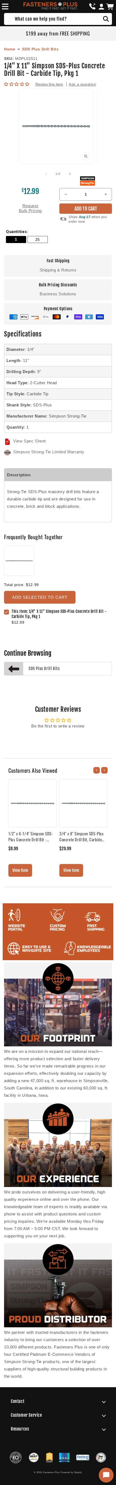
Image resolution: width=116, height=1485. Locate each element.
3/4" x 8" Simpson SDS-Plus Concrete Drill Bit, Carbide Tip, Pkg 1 (81, 836)
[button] (4, 6)
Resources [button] (20, 1429)
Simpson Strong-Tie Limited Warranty (48, 451)
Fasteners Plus (51, 1472)
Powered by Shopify (71, 1472)
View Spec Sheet (29, 441)
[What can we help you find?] (106, 19)
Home (9, 49)
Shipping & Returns (58, 270)
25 (37, 240)
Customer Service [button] (26, 1415)
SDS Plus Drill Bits (40, 49)
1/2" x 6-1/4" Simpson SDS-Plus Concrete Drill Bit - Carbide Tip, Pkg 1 (30, 836)
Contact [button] (17, 1401)
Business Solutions (58, 294)
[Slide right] (70, 174)
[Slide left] (46, 174)
